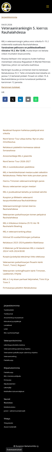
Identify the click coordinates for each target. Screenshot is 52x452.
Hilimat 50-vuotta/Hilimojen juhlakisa (21, 237)
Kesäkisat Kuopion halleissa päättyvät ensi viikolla (23, 132)
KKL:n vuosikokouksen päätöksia (18, 167)
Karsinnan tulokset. (10, 87)
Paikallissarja (8, 360)
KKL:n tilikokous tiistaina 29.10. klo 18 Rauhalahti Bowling (21, 225)
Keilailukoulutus (9, 407)
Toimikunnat (8, 314)
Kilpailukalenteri (9, 384)
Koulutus (8, 402)
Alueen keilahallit (10, 427)
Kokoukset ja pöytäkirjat (12, 321)
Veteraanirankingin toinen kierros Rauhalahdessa (19, 207)
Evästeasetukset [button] (14, 449)
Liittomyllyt (7, 387)
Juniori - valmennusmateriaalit (14, 411)
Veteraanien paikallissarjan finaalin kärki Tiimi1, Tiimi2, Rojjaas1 (23, 264)
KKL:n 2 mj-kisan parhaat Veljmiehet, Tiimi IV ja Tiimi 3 (26, 281)
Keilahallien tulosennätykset (14, 391)
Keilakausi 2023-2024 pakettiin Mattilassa (23, 242)
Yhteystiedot (8, 423)
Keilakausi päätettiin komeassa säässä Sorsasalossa (21, 149)
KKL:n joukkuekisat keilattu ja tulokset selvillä (25, 192)
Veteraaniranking (10, 356)
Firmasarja (7, 380)
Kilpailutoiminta (12, 367)
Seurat (7, 399)
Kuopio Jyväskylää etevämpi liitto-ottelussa (24, 256)
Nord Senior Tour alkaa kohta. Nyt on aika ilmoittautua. (23, 140)
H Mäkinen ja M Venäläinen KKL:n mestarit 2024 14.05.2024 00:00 (23, 250)
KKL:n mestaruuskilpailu (12, 376)
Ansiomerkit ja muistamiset (13, 318)
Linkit (6, 329)
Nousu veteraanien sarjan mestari (19, 186)
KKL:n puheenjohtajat (11, 333)
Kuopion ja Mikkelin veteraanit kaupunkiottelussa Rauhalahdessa (20, 199)
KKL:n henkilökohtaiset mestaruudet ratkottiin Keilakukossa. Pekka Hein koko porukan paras (25, 174)
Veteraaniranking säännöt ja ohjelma (17, 349)
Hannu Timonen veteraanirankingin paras (23, 181)
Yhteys (7, 418)
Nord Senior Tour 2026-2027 (17, 161)
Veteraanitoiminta (13, 340)
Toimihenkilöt (9, 310)
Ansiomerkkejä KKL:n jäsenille (17, 156)
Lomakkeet (8, 325)
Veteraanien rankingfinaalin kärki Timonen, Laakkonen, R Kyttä (24, 272)
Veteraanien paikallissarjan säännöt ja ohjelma (20, 352)
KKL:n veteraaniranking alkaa (17, 231)
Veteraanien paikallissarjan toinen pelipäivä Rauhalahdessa (24, 216)
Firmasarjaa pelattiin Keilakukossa (20, 287)
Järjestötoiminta (9, 17)
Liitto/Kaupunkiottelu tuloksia (14, 345)
